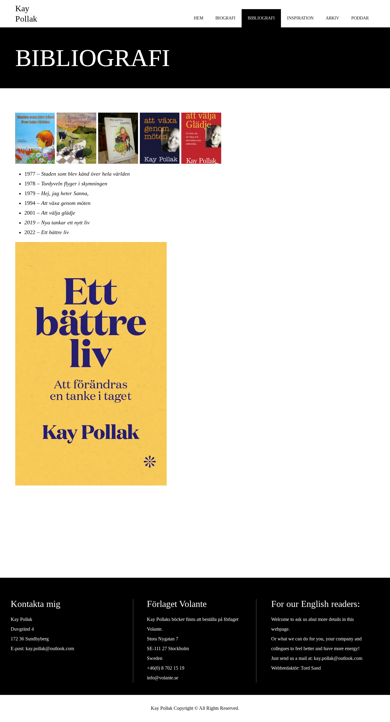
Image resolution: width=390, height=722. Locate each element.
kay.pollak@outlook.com (50, 648)
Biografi (225, 18)
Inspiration (300, 18)
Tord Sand (311, 668)
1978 (29, 183)
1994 (29, 203)
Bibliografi (261, 18)
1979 (29, 193)
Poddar (360, 18)
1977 (29, 174)
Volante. (155, 629)
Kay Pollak (26, 13)
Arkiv (332, 18)
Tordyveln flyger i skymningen (74, 183)
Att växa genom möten (65, 203)
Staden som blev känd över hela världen (85, 174)
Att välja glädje (58, 213)
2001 (29, 213)
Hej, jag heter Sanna (64, 193)
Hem (198, 18)
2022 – (46, 232)
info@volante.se (162, 677)
